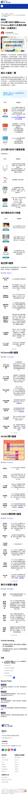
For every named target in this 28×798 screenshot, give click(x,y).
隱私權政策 (4, 766)
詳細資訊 (20, 507)
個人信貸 (16, 760)
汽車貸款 (16, 771)
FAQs (3, 762)
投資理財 (16, 766)
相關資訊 (19, 403)
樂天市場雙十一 (11, 589)
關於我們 (3, 771)
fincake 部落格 (5, 760)
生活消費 (3, 19)
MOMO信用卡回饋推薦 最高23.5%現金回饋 (18, 118)
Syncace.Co (12, 789)
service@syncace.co (7, 738)
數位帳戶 (16, 764)
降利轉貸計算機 (5, 782)
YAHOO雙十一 (10, 518)
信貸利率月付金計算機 (6, 779)
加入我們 (3, 757)
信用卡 (16, 762)
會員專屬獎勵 (4, 769)
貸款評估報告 (17, 757)
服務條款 (3, 764)
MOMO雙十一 (10, 462)
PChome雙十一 (11, 357)
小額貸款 (16, 769)
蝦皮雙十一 (9, 273)
